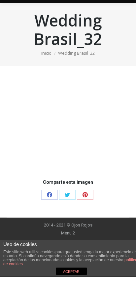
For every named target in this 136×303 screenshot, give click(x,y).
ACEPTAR (71, 272)
